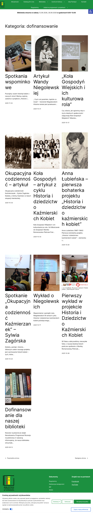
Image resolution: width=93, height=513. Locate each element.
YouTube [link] (75, 485)
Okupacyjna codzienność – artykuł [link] (18, 178)
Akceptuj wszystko (82, 501)
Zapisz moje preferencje (81, 509)
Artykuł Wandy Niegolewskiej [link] (46, 84)
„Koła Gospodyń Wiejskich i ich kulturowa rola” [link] (73, 90)
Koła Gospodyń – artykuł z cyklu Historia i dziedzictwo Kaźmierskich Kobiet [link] (45, 195)
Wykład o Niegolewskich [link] (46, 301)
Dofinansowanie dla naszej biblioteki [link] (18, 418)
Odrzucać (67, 501)
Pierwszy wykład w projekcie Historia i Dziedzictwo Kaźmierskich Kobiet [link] (74, 315)
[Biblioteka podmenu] (47, 1)
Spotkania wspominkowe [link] (17, 81)
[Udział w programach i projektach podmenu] (67, 7)
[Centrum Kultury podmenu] (64, 1)
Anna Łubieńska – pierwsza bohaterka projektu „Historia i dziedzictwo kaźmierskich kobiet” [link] (75, 198)
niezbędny (5, 509)
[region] (46, 503)
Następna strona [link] (81, 458)
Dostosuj (55, 501)
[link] (90, 11)
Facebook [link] (75, 481)
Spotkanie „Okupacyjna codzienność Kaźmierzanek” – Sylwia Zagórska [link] (18, 318)
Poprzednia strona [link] (12, 458)
